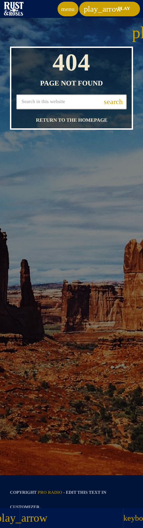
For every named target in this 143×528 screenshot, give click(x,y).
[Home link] (14, 9)
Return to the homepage (71, 120)
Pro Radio (50, 492)
